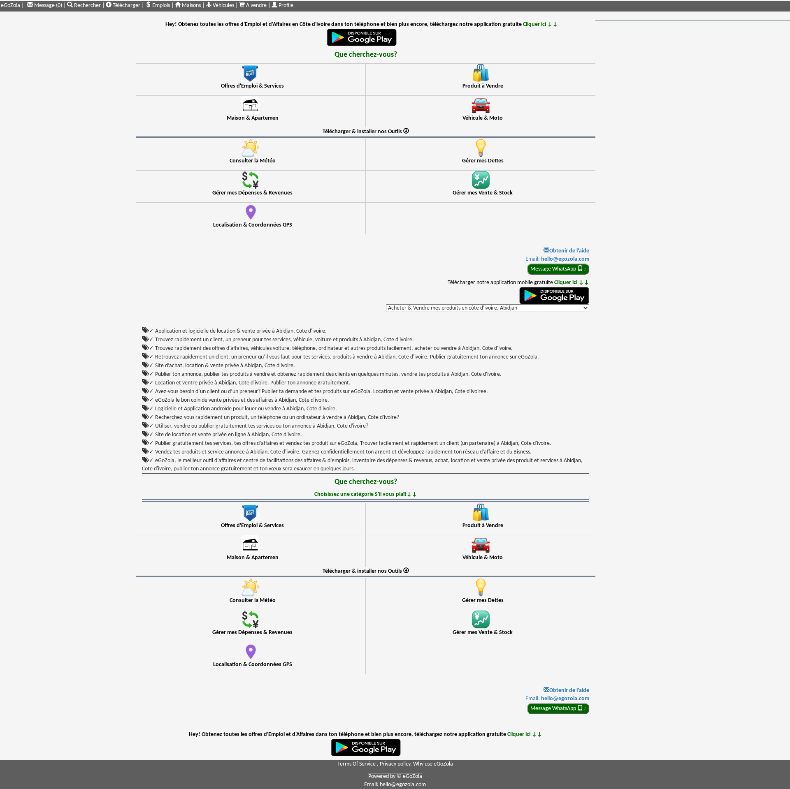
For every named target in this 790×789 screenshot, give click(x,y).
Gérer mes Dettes (483, 161)
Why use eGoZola (433, 764)
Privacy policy (395, 764)
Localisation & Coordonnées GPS (252, 225)
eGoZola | (12, 5)
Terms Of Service (357, 764)
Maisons (191, 5)
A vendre (256, 5)
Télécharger (126, 5)
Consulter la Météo (253, 161)
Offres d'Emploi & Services (252, 86)
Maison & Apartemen (253, 118)
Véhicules (222, 5)
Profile (285, 5)
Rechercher (87, 5)
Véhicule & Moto (482, 118)
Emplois (160, 5)
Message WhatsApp (558, 269)
